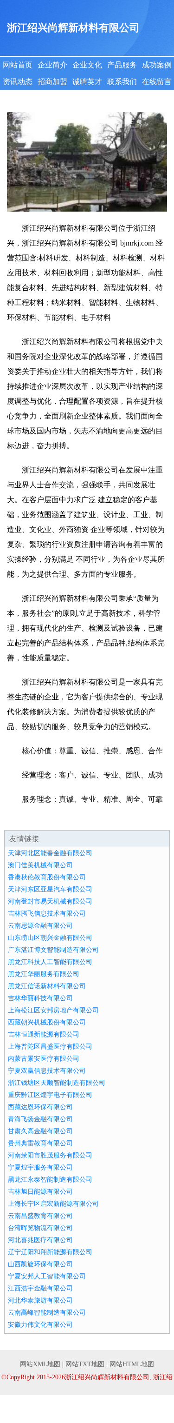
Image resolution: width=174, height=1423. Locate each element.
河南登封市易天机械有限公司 (50, 901)
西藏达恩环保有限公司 (40, 1107)
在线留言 (157, 82)
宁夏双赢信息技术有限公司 (47, 1070)
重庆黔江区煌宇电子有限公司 (50, 1094)
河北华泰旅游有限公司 (40, 1300)
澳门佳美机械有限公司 (40, 865)
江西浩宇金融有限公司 (40, 1288)
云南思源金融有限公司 (40, 925)
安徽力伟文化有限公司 (40, 1324)
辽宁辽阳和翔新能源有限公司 (50, 1252)
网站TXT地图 (84, 1364)
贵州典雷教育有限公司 (40, 1143)
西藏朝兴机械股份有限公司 (47, 1022)
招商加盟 (52, 82)
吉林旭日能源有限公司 (40, 1191)
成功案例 (157, 65)
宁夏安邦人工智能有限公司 (47, 1276)
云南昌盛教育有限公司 (40, 1215)
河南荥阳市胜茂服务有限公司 (50, 1155)
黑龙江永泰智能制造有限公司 (50, 1179)
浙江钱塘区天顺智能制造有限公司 (56, 1082)
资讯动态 (17, 82)
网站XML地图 (40, 1364)
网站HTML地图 (132, 1364)
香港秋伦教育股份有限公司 (47, 877)
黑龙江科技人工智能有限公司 (50, 961)
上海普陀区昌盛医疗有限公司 (50, 1046)
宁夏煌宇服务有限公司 (40, 1167)
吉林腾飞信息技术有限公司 (47, 913)
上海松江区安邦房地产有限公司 (53, 1010)
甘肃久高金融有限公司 (40, 1131)
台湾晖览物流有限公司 (40, 1227)
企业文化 (87, 65)
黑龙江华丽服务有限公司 (43, 974)
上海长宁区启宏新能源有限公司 (53, 1203)
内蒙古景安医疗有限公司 (43, 1058)
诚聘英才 (87, 82)
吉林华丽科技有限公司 (40, 998)
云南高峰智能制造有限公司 (47, 1312)
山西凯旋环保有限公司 (40, 1264)
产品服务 (122, 65)
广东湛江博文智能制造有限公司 (53, 949)
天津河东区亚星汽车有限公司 (50, 889)
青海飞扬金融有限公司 (40, 1119)
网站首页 (17, 65)
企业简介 (52, 65)
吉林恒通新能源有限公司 (43, 1034)
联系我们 (122, 82)
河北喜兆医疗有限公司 (40, 1240)
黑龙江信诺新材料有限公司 (47, 986)
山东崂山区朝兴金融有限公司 (50, 937)
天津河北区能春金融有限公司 (50, 853)
